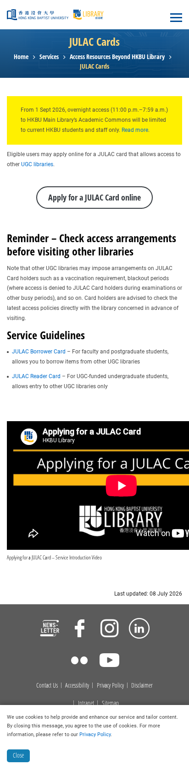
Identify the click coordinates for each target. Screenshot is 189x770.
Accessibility (77, 685)
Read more (134, 130)
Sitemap (110, 703)
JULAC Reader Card (36, 376)
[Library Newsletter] (49, 629)
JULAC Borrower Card (39, 351)
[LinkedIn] (139, 629)
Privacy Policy (110, 685)
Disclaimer (142, 685)
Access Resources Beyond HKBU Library (117, 57)
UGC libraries (37, 164)
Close (18, 755)
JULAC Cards (94, 66)
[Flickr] (79, 661)
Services (49, 57)
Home (21, 57)
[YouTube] (109, 661)
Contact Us (47, 685)
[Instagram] (109, 629)
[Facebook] (79, 629)
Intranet (86, 703)
